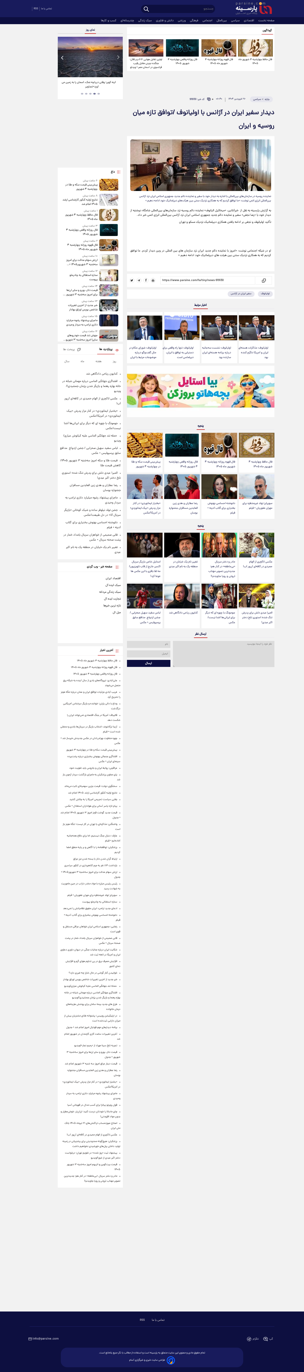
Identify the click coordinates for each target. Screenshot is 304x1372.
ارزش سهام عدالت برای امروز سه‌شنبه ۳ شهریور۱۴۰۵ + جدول (81, 262)
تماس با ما (46, 9)
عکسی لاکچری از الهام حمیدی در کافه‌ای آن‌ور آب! (257, 564)
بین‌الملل (222, 20)
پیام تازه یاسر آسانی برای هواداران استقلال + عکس (91, 806)
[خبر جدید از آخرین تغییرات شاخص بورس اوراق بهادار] (108, 305)
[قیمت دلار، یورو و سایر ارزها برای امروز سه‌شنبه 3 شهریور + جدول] (108, 290)
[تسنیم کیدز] (200, 392)
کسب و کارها (109, 20)
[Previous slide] (62, 57)
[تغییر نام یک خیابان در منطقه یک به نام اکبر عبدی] (182, 545)
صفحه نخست (266, 20)
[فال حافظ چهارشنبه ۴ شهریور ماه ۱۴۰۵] (255, 48)
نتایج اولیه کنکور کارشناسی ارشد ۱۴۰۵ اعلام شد (79, 202)
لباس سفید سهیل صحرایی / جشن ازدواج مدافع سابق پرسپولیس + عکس (145, 618)
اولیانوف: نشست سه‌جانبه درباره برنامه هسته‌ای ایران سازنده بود (216, 353)
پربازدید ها (106, 349)
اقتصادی (249, 20)
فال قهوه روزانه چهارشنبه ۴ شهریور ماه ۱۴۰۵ (219, 61)
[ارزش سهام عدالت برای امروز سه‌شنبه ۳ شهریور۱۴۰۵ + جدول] (108, 260)
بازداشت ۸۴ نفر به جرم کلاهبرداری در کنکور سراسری (90, 866)
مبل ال (117, 612)
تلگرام (256, 1339)
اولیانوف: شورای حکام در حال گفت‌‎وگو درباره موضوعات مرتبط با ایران (142, 353)
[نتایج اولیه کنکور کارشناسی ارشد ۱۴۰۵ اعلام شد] (108, 200)
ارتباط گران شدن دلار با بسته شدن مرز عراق (95, 859)
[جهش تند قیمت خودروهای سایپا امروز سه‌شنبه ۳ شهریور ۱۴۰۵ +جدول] (108, 336)
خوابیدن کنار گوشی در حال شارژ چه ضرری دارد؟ (93, 973)
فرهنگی (194, 20)
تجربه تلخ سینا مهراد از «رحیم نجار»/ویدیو (95, 1046)
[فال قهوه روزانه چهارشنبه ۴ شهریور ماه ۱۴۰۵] (218, 48)
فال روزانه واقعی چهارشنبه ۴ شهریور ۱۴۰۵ (182, 61)
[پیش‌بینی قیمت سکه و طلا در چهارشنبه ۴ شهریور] (145, 445)
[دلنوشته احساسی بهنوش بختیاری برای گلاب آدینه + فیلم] (219, 486)
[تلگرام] (138, 280)
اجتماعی (207, 20)
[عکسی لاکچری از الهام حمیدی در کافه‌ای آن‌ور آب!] (256, 545)
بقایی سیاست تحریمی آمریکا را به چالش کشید (93, 800)
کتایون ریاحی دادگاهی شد (183, 613)
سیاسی (236, 20)
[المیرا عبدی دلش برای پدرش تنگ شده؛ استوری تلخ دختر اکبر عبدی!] (256, 596)
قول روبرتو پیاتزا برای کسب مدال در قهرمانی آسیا (92, 1105)
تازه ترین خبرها (112, 606)
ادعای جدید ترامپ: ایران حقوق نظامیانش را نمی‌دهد (90, 909)
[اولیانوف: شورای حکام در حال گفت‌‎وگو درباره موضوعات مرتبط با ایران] (145, 327)
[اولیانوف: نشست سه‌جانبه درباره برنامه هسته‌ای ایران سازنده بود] (219, 327)
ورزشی (182, 20)
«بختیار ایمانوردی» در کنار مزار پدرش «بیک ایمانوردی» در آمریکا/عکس (145, 508)
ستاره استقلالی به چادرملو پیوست (83, 277)
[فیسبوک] (146, 280)
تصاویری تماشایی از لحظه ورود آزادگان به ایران (90, 82)
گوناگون (267, 30)
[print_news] (153, 280)
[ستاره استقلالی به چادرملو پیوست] (108, 275)
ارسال (148, 663)
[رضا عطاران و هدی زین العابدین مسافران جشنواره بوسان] (182, 486)
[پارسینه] (251, 9)
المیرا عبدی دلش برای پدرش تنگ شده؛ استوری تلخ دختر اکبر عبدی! (257, 618)
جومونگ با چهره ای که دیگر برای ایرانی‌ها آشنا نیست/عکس (220, 618)
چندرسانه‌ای (128, 20)
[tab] (98, 94)
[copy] (263, 280)
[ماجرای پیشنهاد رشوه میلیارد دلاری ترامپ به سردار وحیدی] (108, 320)
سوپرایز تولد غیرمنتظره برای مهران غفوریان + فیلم (257, 505)
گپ (271, 1339)
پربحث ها (69, 349)
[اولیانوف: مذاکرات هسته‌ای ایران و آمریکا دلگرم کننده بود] (256, 327)
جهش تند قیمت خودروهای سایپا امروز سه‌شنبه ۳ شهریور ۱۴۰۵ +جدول (81, 337)
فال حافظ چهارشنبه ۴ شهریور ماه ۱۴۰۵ (255, 61)
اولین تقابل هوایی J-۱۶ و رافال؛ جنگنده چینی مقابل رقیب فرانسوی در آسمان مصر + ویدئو (146, 63)
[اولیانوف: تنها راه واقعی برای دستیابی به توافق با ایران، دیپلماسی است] (182, 327)
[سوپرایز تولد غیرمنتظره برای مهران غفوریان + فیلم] (256, 486)
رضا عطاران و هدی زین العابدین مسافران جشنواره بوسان (183, 508)
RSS (36, 9)
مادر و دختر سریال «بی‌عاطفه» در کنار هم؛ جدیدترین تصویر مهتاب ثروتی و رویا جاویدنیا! (221, 569)
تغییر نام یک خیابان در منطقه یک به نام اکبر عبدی (183, 564)
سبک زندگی (145, 20)
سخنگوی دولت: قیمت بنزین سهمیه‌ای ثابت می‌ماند (90, 786)
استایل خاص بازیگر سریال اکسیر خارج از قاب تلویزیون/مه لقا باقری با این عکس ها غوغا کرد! (144, 569)
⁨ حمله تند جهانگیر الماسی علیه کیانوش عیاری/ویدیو (90, 986)
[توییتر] (131, 280)
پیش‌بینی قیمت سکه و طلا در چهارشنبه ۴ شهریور (145, 464)
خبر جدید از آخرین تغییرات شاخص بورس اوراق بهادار (82, 307)
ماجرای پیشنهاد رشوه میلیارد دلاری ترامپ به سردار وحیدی (81, 322)
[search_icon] (146, 9)
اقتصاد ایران (113, 578)
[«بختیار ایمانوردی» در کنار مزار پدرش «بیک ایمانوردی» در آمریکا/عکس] (145, 486)
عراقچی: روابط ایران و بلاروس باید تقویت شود (93, 768)
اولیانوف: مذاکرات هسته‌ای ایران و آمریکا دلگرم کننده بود (253, 353)
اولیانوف (265, 294)
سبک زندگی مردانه (110, 592)
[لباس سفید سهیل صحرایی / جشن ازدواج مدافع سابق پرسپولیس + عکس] (145, 596)
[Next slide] (118, 57)
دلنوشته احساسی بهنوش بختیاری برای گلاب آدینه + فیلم (221, 508)
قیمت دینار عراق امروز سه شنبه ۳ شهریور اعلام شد (91, 1064)
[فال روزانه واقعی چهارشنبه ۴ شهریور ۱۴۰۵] (182, 48)
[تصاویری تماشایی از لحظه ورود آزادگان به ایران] (90, 57)
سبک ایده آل (113, 585)
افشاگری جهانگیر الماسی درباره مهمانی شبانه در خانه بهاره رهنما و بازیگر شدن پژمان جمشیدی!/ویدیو (91, 386)
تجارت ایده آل (112, 599)
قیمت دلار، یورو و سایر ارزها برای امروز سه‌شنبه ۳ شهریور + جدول (80, 292)
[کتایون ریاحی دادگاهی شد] (182, 596)
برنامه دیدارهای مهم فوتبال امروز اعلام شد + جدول (91, 1027)
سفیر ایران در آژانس (241, 294)
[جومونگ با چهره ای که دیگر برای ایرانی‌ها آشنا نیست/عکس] (219, 596)
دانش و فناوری (165, 20)
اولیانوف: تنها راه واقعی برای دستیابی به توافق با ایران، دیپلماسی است (178, 353)
